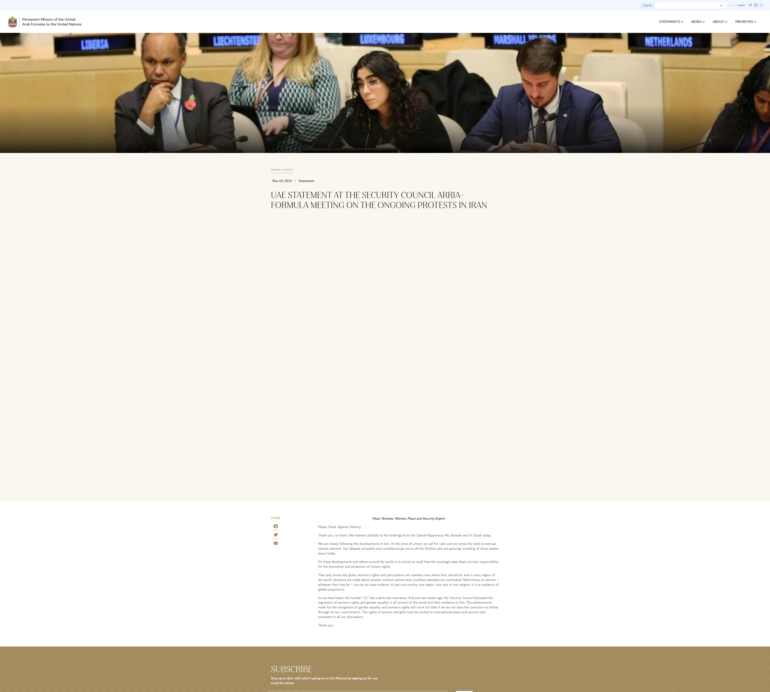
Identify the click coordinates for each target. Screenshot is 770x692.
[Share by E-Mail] (276, 544)
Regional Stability (282, 170)
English (741, 5)
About (718, 22)
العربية (732, 5)
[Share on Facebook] (276, 527)
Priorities (744, 22)
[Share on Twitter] (276, 535)
